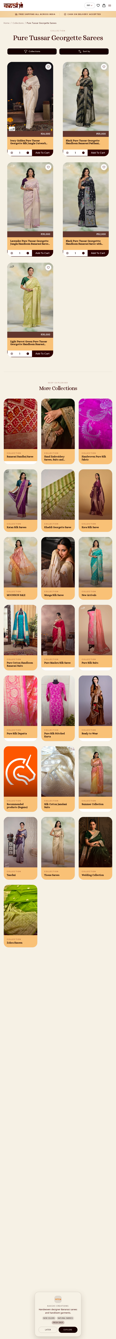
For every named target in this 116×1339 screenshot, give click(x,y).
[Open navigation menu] (109, 5)
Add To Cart (42, 152)
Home (7, 23)
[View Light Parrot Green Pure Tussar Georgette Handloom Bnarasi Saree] (30, 297)
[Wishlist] (98, 5)
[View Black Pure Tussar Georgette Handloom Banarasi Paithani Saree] (86, 96)
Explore (68, 1329)
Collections (18, 23)
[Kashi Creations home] (13, 5)
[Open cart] (104, 5)
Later (48, 1329)
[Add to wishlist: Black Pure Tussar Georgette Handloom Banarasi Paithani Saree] (104, 67)
